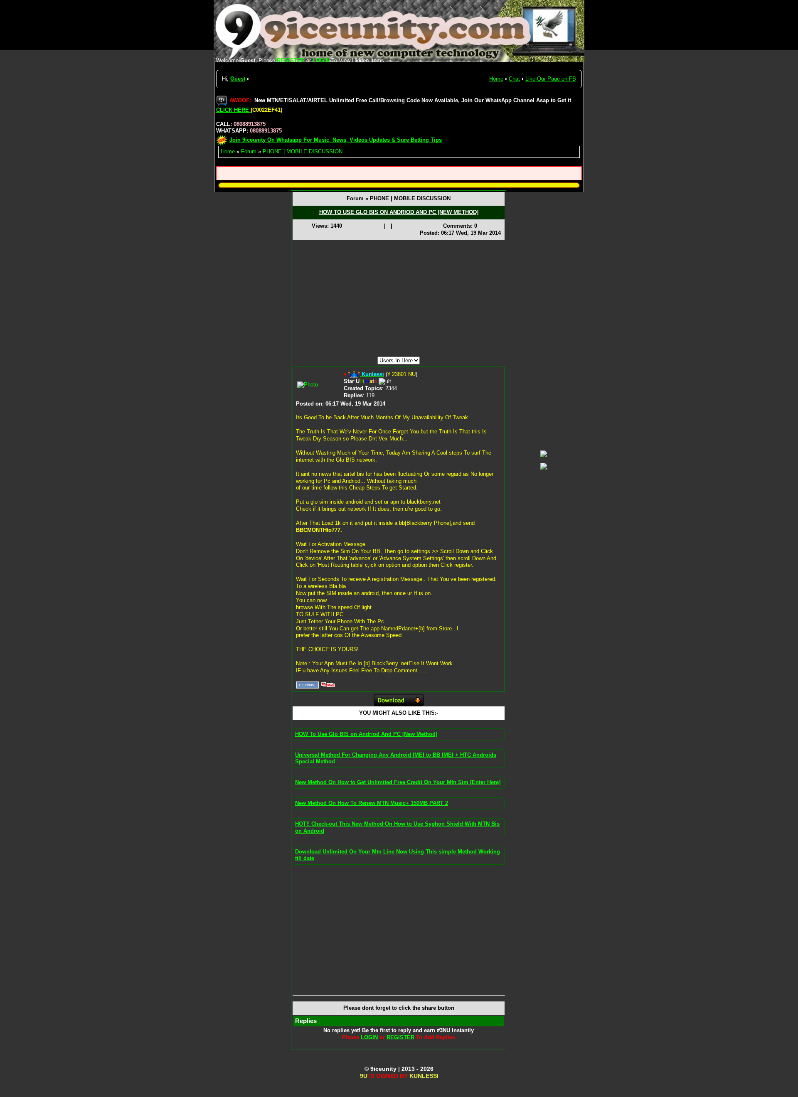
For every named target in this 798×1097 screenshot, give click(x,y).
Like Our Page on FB (550, 79)
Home (496, 79)
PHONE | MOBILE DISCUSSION (302, 151)
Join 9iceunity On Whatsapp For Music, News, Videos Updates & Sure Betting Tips (335, 140)
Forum (248, 151)
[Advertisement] (399, 298)
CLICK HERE (233, 110)
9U (363, 1075)
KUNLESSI (423, 1075)
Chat (514, 79)
